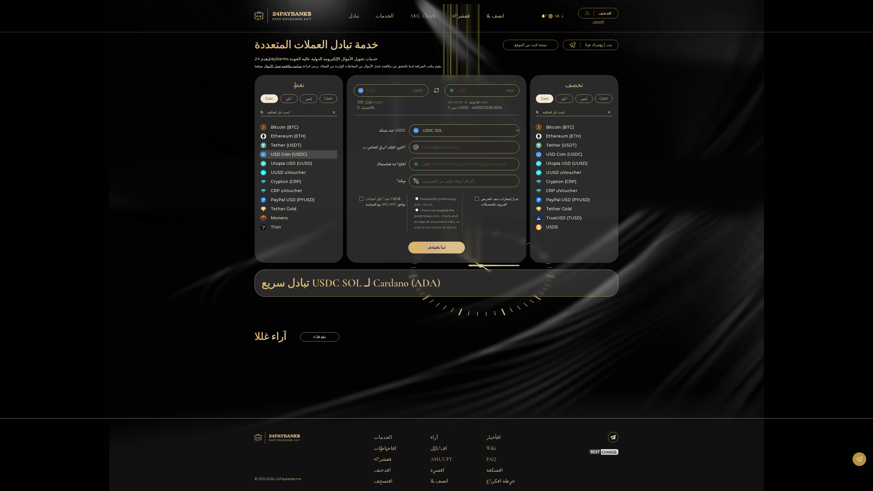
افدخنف (382, 470)
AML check (423, 205)
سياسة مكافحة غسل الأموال (283, 66)
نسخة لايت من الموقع (530, 45)
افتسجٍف (598, 21)
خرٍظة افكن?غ (500, 481)
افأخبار (493, 437)
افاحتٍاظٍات (385, 448)
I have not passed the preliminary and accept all (437, 218)
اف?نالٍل (438, 448)
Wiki (491, 448)
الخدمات (385, 16)
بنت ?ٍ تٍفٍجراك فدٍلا (598, 45)
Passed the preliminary (435, 202)
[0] (543, 17)
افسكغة (494, 470)
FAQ (491, 459)
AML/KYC (389, 204)
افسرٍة (437, 470)
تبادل (354, 16)
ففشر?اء (461, 16)
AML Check (423, 16)
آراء (434, 437)
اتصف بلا (495, 16)
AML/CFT (441, 459)
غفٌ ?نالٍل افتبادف (377, 199)
